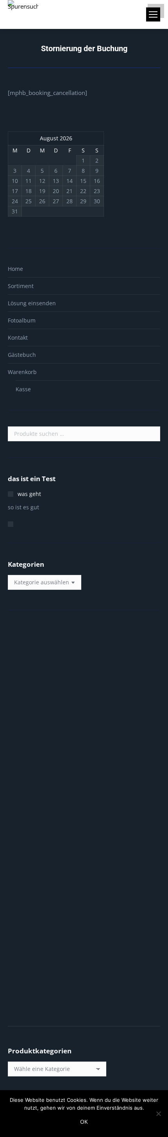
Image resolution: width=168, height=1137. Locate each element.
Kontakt (18, 337)
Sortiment (21, 286)
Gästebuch (22, 354)
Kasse (23, 389)
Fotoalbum (22, 320)
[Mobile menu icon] (153, 14)
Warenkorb (22, 372)
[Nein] (158, 1113)
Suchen (152, 433)
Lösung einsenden (32, 303)
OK (84, 1121)
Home (15, 268)
